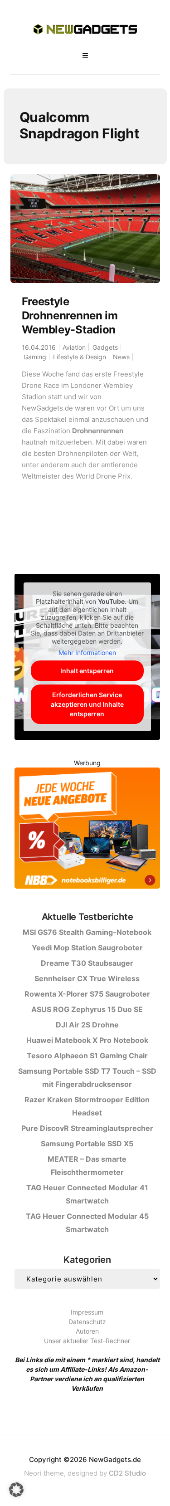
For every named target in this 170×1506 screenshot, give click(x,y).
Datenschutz (87, 1321)
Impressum (87, 1312)
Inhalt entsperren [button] (87, 671)
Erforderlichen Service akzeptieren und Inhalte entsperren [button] (87, 704)
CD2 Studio (127, 1473)
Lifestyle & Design (79, 357)
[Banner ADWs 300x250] (87, 829)
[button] (16, 1489)
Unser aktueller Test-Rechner (87, 1341)
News (121, 357)
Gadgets (105, 347)
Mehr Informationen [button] (87, 652)
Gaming (35, 357)
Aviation (74, 347)
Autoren (87, 1331)
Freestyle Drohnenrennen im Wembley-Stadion (70, 315)
